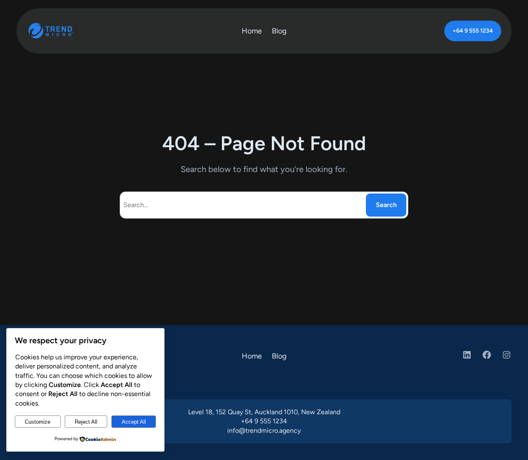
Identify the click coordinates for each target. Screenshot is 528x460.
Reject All (86, 422)
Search (386, 205)
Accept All (134, 422)
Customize (37, 422)
